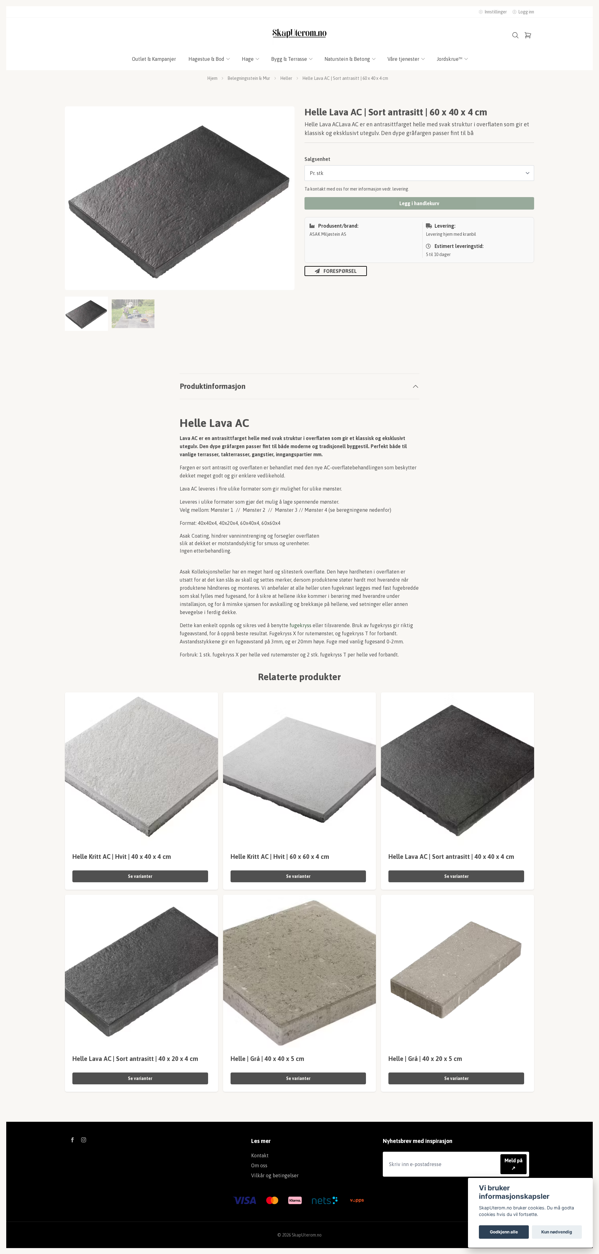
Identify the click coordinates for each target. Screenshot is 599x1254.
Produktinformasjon (213, 386)
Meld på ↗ (513, 1164)
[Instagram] (83, 1139)
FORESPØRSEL (340, 271)
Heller (286, 78)
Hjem (212, 78)
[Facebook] (72, 1139)
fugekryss (300, 625)
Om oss (259, 1165)
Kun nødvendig (556, 1231)
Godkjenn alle (504, 1231)
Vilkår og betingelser (275, 1175)
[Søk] (515, 35)
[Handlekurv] (528, 35)
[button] (283, 200)
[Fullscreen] (180, 198)
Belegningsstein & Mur (248, 78)
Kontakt (260, 1155)
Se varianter (140, 876)
